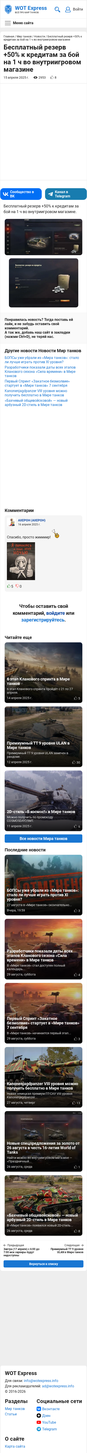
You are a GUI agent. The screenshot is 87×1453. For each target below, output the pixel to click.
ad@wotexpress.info (58, 1386)
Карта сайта (15, 1446)
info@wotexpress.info (41, 1381)
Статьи (11, 1414)
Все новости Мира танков (43, 838)
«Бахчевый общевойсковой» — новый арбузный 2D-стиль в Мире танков (36, 402)
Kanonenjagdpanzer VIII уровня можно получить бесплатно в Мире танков (36, 393)
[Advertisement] (43, 1318)
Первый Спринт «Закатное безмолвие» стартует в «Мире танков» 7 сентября (37, 383)
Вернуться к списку (43, 1264)
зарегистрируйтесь (42, 620)
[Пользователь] (11, 522)
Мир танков (15, 1409)
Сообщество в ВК (22, 194)
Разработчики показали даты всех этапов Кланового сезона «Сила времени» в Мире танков (40, 371)
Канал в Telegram (62, 194)
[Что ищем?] (57, 9)
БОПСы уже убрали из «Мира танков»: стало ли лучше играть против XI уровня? (42, 360)
